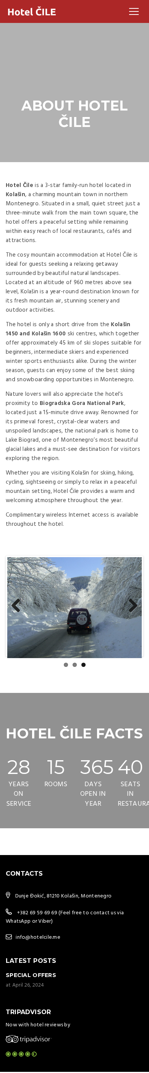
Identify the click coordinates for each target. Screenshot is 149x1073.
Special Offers (31, 975)
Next (130, 606)
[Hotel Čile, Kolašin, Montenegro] (32, 11)
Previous (18, 606)
